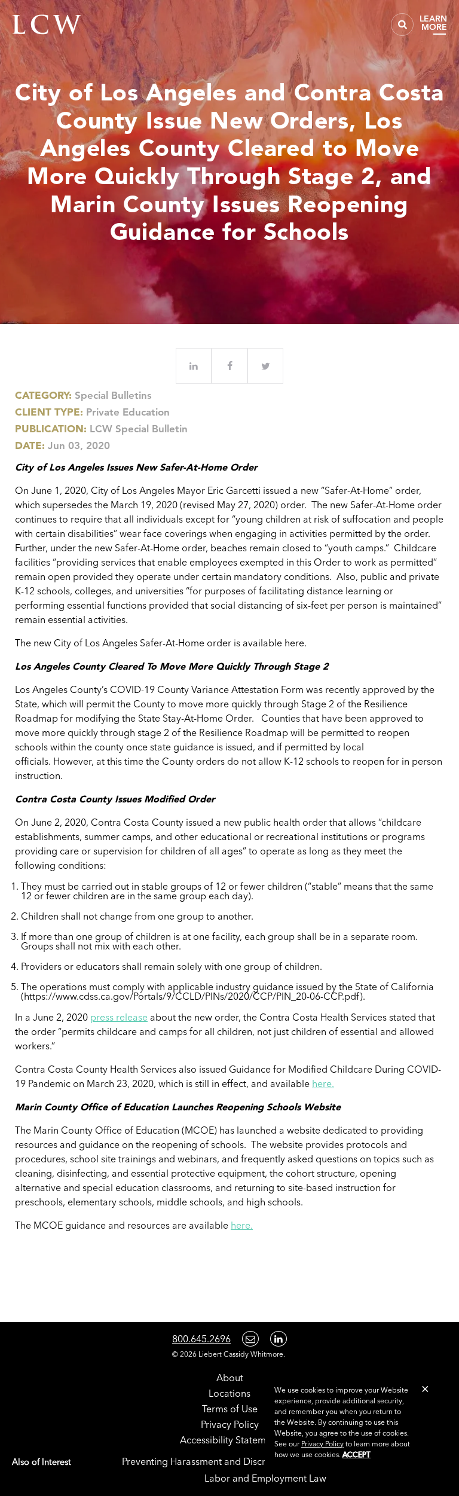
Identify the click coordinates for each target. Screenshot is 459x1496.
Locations (229, 1393)
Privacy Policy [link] (322, 1443)
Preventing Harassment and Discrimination (214, 1461)
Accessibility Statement (230, 1440)
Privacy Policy (230, 1424)
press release (119, 1017)
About (229, 1378)
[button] (425, 1388)
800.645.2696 (201, 1339)
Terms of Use (230, 1409)
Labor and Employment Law (265, 1478)
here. (323, 1083)
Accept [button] (356, 1454)
